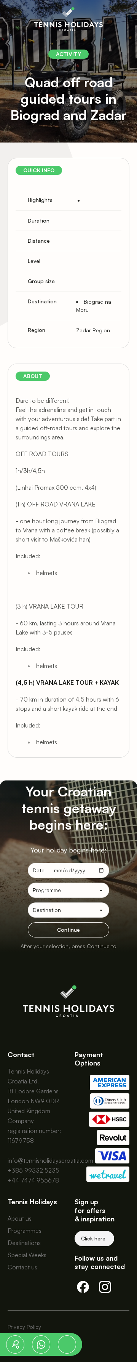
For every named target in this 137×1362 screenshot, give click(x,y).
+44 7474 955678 (33, 1180)
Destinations (24, 1243)
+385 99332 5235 (33, 1170)
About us (20, 1218)
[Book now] (15, 1344)
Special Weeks (27, 1255)
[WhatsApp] (41, 1344)
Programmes (24, 1230)
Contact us (22, 1267)
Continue (68, 929)
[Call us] (67, 1344)
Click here (93, 1238)
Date (39, 870)
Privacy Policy (24, 1327)
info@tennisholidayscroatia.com (50, 1160)
